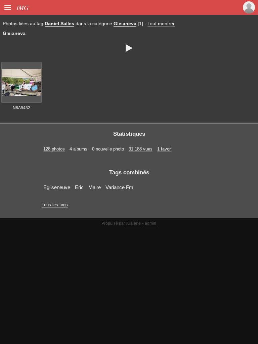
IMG (22, 7)
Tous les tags (55, 204)
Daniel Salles (59, 23)
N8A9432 (21, 108)
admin (150, 223)
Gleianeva (125, 23)
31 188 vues (141, 149)
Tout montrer (161, 23)
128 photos (54, 149)
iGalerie (133, 223)
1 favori (164, 149)
